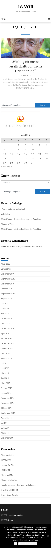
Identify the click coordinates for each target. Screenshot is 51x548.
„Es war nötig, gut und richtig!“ (13, 209)
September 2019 (8, 279)
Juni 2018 (5, 309)
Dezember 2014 (7, 398)
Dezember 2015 (7, 343)
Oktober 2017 (6, 324)
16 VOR (25, 7)
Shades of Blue (7, 224)
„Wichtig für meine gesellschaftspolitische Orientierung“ (25, 66)
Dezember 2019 (7, 274)
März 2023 (5, 264)
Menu (3, 19)
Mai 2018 (5, 314)
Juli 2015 (4, 363)
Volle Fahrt (5, 214)
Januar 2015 (6, 393)
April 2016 (5, 333)
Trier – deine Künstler (10, 495)
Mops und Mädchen (9, 480)
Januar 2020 (6, 269)
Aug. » (9, 166)
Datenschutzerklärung (28, 544)
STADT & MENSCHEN (9, 490)
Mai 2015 (5, 373)
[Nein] (47, 536)
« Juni (3, 166)
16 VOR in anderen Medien (12, 515)
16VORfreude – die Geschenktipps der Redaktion (21, 229)
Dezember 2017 (7, 319)
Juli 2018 (4, 304)
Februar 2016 (6, 338)
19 (46, 154)
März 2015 (5, 383)
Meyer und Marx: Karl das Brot (30, 246)
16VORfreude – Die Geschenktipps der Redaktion (21, 219)
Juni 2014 (5, 428)
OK (15, 544)
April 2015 (5, 378)
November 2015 (7, 348)
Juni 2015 (5, 368)
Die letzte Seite (7, 455)
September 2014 (8, 413)
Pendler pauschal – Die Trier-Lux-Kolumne (18, 485)
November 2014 (7, 403)
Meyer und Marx (7, 475)
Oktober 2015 (6, 353)
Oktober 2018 (6, 289)
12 (46, 149)
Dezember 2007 (7, 438)
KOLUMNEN (5, 470)
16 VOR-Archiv (7, 520)
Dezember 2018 (7, 284)
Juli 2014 (4, 423)
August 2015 (6, 358)
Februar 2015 (6, 388)
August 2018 (6, 299)
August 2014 (6, 418)
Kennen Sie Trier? (8, 465)
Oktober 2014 (6, 408)
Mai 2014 (5, 433)
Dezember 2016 (7, 328)
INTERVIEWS (6, 460)
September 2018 (8, 294)
